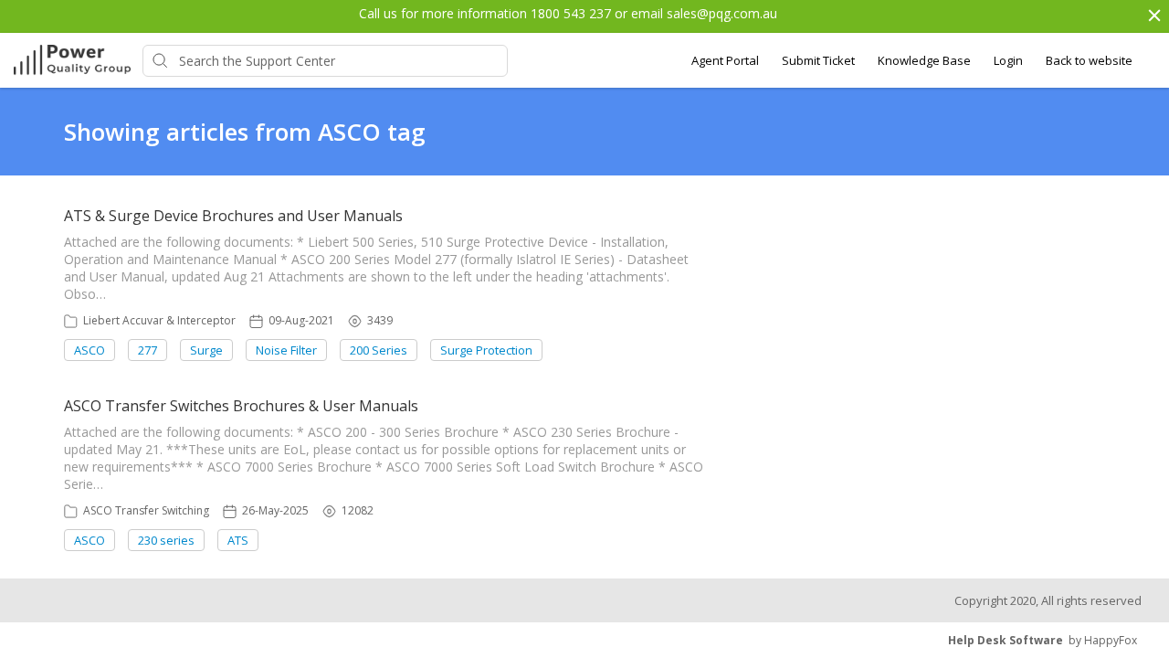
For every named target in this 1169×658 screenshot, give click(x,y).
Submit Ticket (818, 60)
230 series (166, 540)
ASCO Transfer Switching (146, 510)
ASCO (89, 350)
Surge (206, 350)
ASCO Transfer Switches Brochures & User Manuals (241, 406)
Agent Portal (725, 60)
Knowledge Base (924, 60)
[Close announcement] (1153, 17)
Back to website (1089, 60)
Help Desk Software (1005, 640)
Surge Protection (486, 350)
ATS (237, 540)
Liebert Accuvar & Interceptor (159, 320)
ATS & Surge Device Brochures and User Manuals (233, 216)
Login (1008, 60)
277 (147, 350)
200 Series (378, 350)
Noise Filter (286, 350)
